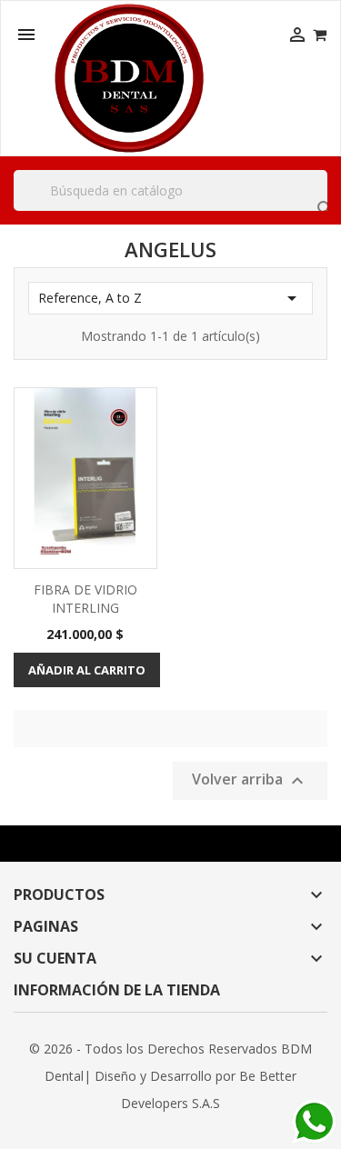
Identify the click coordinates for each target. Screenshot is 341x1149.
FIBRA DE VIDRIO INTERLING (85, 598)
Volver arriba (250, 780)
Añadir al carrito (86, 670)
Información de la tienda (117, 990)
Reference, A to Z (170, 298)
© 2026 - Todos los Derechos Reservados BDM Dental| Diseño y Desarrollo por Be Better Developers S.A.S (170, 1076)
